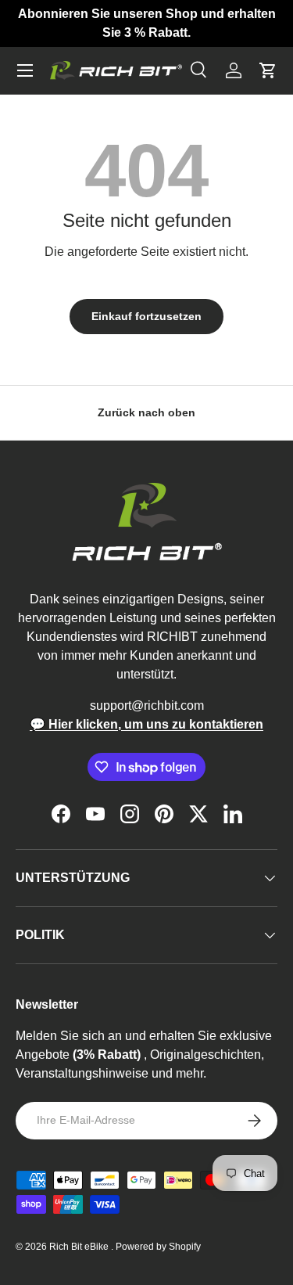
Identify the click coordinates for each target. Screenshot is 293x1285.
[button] (268, 70)
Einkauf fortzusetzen (146, 316)
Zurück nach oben (146, 412)
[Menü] (25, 70)
